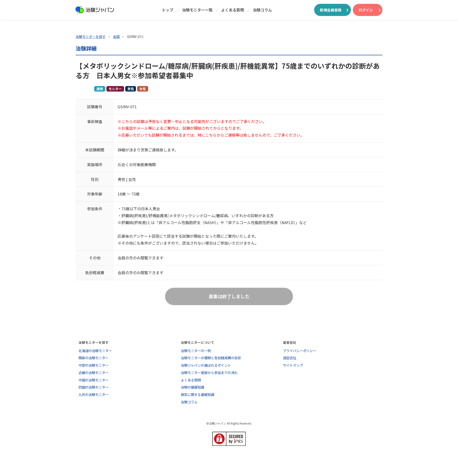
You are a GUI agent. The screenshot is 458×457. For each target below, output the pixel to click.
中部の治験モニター (93, 365)
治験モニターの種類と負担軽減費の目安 (211, 357)
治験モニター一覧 (197, 10)
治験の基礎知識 (192, 387)
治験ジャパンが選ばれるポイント (206, 365)
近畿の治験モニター (93, 372)
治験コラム (262, 10)
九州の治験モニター (93, 394)
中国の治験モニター (93, 379)
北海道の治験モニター (95, 350)
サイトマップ (293, 365)
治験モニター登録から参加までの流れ (209, 372)
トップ (167, 10)
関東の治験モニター (93, 357)
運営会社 (289, 357)
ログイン (366, 9)
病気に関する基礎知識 (197, 394)
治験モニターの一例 (196, 350)
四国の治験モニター (93, 387)
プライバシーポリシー (299, 350)
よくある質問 (232, 10)
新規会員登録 (330, 9)
